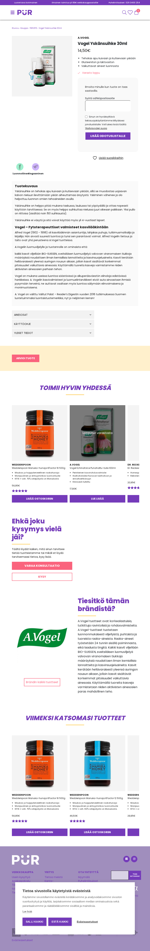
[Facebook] (126, 859)
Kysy (42, 577)
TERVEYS (33, 28)
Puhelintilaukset (88, 881)
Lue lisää (97, 499)
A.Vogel (83, 38)
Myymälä (84, 877)
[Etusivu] (16, 12)
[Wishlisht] (130, 12)
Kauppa (24, 28)
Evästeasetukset (22, 940)
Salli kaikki (34, 921)
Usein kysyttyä (21, 877)
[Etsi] (124, 12)
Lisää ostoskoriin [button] (39, 499)
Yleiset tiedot (23, 333)
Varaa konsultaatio (42, 566)
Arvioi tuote (25, 358)
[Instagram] (133, 859)
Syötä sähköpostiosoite (100, 98)
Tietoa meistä (54, 877)
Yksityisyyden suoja (96, 128)
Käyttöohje (22, 324)
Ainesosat (21, 315)
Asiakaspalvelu (21, 881)
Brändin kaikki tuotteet (42, 682)
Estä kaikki (60, 921)
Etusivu (15, 28)
